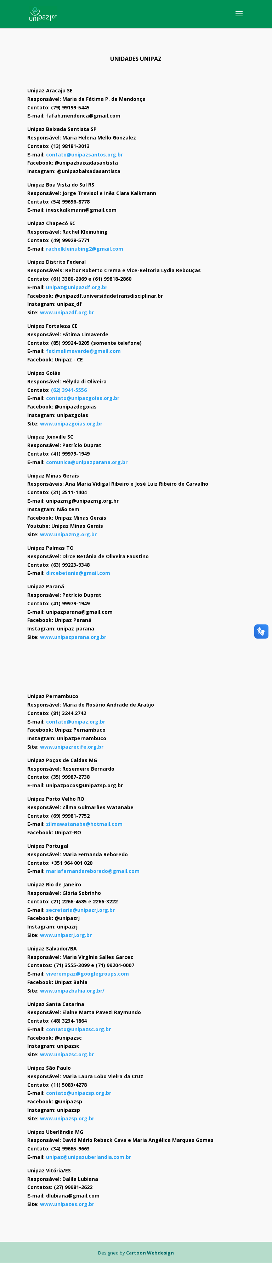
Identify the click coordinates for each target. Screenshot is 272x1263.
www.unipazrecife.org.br (71, 746)
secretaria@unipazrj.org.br (80, 910)
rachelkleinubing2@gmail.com (84, 248)
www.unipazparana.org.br (73, 637)
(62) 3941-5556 (69, 390)
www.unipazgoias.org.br (71, 423)
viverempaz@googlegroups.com (87, 973)
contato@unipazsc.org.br (78, 1029)
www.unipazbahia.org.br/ (72, 990)
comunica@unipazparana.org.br (87, 462)
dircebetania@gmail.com (78, 573)
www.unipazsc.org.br (67, 1054)
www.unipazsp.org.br (67, 1118)
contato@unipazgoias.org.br (82, 398)
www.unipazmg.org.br (68, 534)
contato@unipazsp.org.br (78, 1093)
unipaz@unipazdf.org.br (76, 287)
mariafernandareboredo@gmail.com (93, 871)
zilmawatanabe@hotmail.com (84, 824)
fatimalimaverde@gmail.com (83, 351)
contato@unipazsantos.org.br (84, 154)
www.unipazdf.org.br (67, 312)
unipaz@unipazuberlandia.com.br (88, 1157)
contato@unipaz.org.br (75, 721)
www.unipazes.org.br (67, 1204)
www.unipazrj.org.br (66, 935)
